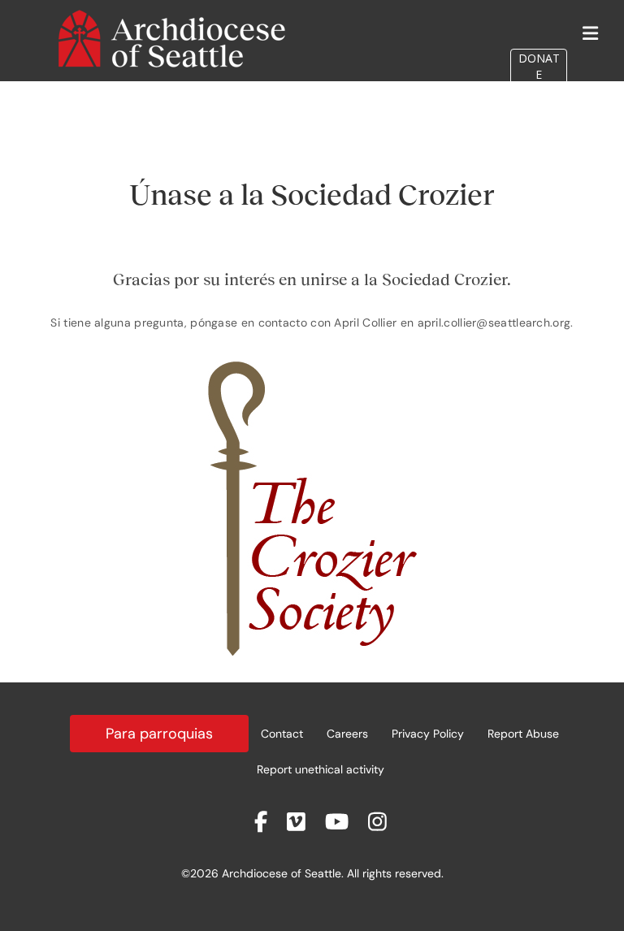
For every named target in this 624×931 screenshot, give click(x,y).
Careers (347, 733)
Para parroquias (159, 733)
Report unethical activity (320, 769)
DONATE (539, 66)
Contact (282, 733)
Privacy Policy (428, 733)
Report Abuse (523, 733)
